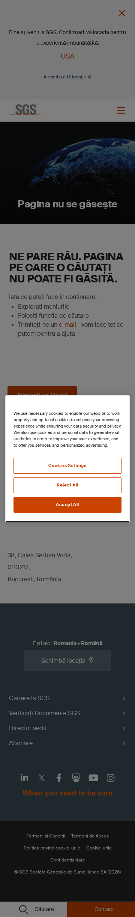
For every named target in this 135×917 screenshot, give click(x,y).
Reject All (67, 485)
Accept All (67, 504)
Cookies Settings (67, 465)
